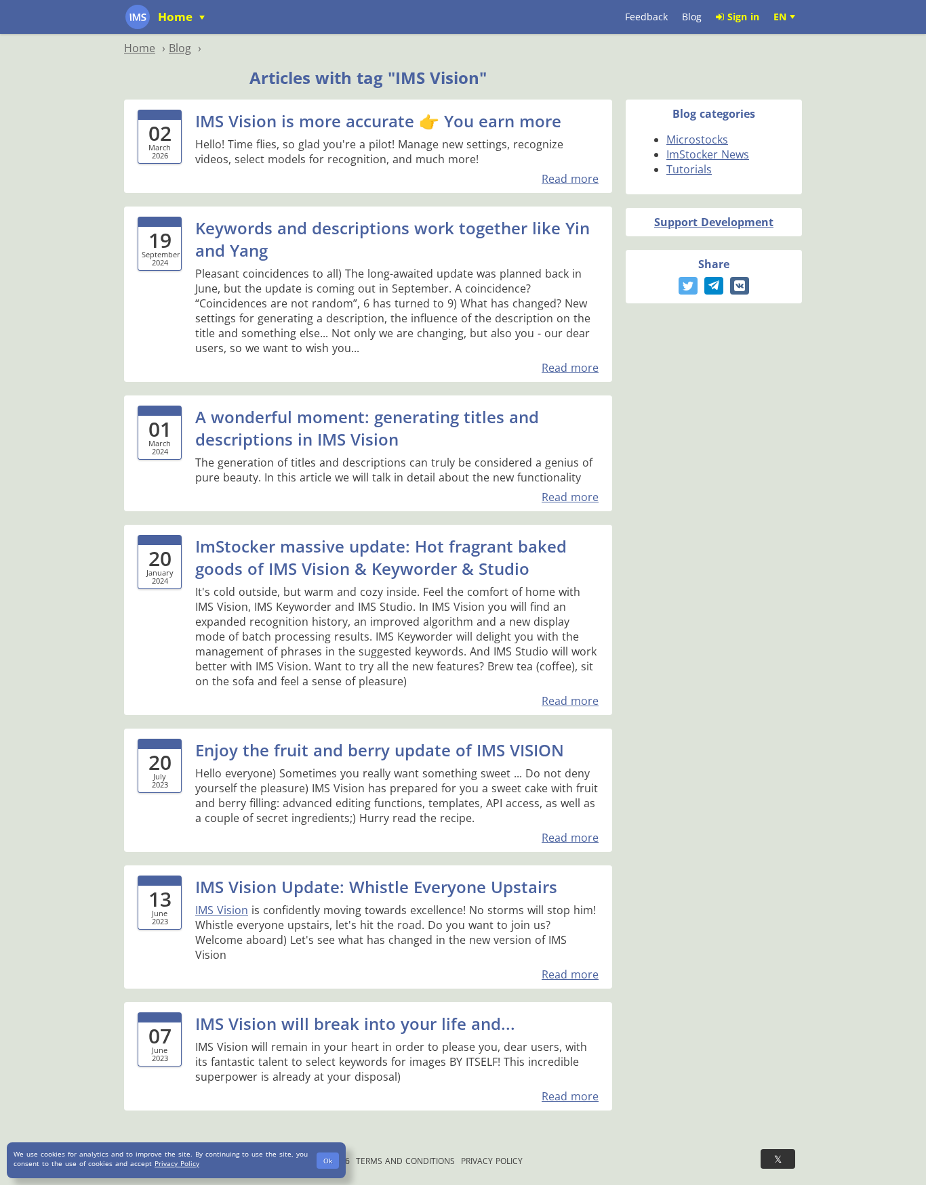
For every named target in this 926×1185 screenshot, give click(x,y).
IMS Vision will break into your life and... (355, 1023)
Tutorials (689, 169)
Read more (570, 178)
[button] (688, 286)
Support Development (713, 222)
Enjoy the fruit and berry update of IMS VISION (379, 750)
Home (177, 16)
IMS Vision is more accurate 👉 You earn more (378, 121)
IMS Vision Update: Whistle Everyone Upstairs (376, 887)
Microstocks (697, 139)
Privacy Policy (492, 1161)
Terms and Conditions (405, 1161)
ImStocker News (707, 154)
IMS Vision (221, 910)
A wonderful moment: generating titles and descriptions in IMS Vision (367, 428)
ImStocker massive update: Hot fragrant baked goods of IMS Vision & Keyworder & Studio (381, 557)
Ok (327, 1160)
